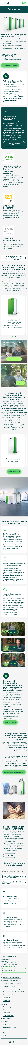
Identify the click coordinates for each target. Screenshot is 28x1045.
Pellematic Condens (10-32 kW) (12, 977)
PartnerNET (6, 1021)
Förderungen (6, 285)
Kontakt (5, 1030)
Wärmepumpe (14, 213)
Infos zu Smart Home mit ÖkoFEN (14, 143)
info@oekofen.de (10, 966)
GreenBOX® (6, 1000)
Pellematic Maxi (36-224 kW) (11, 989)
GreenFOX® (6, 997)
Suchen (21, 383)
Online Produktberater (14, 359)
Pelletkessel (6, 1010)
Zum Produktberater (14, 471)
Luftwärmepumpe (8, 1015)
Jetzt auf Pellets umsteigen (10, 65)
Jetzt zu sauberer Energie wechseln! (14, 772)
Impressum (6, 1024)
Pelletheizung (7, 1007)
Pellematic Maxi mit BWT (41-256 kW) (13, 983)
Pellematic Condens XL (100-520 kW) (14, 992)
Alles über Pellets (10, 855)
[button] (12, 336)
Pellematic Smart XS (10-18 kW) (12, 980)
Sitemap (5, 1033)
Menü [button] (7, 3)
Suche (5, 1035)
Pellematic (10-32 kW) (9, 986)
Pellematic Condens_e (9, 995)
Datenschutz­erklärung (9, 1027)
